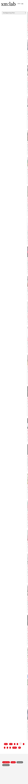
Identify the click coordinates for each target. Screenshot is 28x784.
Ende (19, 747)
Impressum (19, 762)
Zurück (10, 744)
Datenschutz (6, 765)
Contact (13, 762)
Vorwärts (14, 747)
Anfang (5, 744)
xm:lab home (6, 762)
